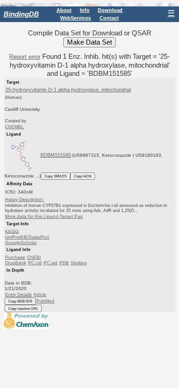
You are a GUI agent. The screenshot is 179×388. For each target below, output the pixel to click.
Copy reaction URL (23, 308)
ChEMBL (14, 126)
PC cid (35, 262)
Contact (109, 18)
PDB (64, 262)
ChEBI (34, 257)
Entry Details (18, 294)
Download (110, 10)
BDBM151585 (55, 155)
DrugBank (15, 262)
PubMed (45, 300)
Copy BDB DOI (20, 301)
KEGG (12, 231)
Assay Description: (24, 199)
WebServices (75, 18)
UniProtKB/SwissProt (27, 237)
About (64, 10)
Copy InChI (82, 176)
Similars (79, 262)
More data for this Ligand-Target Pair (44, 216)
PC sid (50, 262)
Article (40, 294)
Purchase (15, 257)
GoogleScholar (21, 242)
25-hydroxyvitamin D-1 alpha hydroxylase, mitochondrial (68, 89)
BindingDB (21, 14)
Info (85, 10)
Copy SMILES (56, 176)
